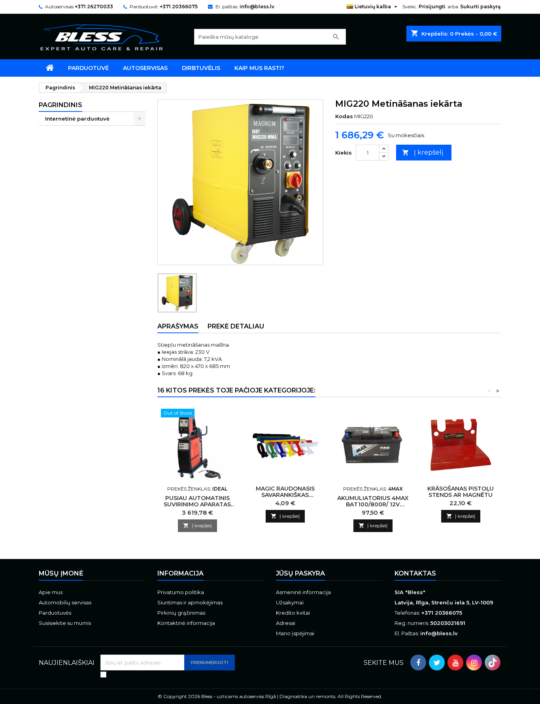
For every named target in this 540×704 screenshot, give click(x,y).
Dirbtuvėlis (201, 68)
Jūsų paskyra (300, 573)
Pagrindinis (60, 105)
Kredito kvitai (293, 613)
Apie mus (50, 592)
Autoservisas (145, 68)
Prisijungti (432, 6)
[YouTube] (455, 662)
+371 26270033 (94, 6)
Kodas (344, 116)
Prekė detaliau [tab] (236, 326)
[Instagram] (474, 662)
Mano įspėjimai (295, 633)
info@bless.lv (257, 6)
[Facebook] (418, 662)
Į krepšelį (422, 152)
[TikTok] (492, 662)
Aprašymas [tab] (177, 326)
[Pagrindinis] (50, 68)
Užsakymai (290, 602)
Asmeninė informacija (303, 592)
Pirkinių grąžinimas (181, 613)
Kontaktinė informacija (186, 623)
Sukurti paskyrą (480, 6)
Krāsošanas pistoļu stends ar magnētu (460, 491)
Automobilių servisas (65, 602)
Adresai (285, 623)
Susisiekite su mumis (65, 623)
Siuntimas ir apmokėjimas (190, 602)
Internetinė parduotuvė (77, 118)
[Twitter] (437, 662)
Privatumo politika (180, 592)
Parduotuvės (55, 613)
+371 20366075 (179, 6)
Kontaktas (415, 573)
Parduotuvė (88, 68)
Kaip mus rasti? (259, 68)
